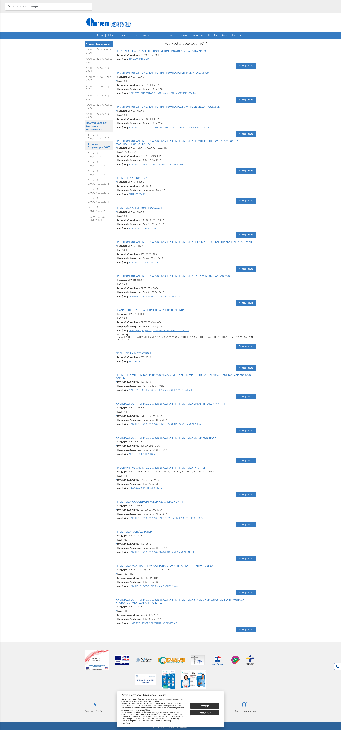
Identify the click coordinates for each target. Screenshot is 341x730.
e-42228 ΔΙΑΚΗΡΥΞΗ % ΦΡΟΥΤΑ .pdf (146, 488)
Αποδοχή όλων (204, 713)
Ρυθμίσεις (125, 723)
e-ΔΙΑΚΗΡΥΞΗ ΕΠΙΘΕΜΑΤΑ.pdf (143, 262)
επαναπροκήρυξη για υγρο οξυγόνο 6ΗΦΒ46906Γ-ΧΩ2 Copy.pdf (159, 330)
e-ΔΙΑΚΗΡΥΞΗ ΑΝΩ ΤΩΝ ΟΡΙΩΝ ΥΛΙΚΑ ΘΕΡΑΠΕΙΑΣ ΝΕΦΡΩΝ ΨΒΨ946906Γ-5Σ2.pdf (167, 518)
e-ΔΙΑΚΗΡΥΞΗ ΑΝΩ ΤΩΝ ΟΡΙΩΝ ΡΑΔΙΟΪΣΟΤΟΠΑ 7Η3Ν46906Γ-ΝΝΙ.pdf (161, 552)
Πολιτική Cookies (151, 701)
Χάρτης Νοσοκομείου (245, 711)
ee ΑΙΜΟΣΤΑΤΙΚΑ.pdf (139, 361)
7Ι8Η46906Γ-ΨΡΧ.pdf (139, 59)
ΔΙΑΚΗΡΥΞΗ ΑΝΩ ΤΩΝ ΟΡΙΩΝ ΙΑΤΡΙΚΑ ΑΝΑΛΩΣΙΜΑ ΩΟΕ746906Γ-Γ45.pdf (163, 93)
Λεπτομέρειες (246, 65)
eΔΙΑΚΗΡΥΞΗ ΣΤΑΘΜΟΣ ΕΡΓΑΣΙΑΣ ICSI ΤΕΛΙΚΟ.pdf (153, 623)
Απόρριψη (205, 706)
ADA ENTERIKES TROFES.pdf (142, 454)
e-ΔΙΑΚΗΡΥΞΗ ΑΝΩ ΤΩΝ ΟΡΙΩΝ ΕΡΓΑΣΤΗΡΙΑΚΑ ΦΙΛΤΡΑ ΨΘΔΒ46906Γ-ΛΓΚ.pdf (165, 424)
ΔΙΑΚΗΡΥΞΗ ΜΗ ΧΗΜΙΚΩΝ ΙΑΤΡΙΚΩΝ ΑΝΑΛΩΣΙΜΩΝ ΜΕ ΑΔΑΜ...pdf (160, 390)
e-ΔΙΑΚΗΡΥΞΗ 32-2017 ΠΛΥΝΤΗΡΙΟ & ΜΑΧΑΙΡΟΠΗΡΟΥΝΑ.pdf (158, 164)
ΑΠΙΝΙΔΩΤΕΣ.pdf (136, 194)
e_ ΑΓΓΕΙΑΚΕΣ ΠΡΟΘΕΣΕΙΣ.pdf (143, 228)
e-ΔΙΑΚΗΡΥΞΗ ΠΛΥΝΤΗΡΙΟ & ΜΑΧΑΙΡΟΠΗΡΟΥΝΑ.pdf (154, 586)
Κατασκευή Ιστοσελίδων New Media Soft (170, 728)
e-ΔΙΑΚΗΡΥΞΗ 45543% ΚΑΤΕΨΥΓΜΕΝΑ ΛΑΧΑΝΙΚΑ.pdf (154, 296)
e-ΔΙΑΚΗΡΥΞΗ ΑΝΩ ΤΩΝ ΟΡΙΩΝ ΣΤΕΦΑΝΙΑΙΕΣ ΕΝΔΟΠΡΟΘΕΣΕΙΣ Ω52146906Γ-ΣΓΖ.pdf (169, 127)
